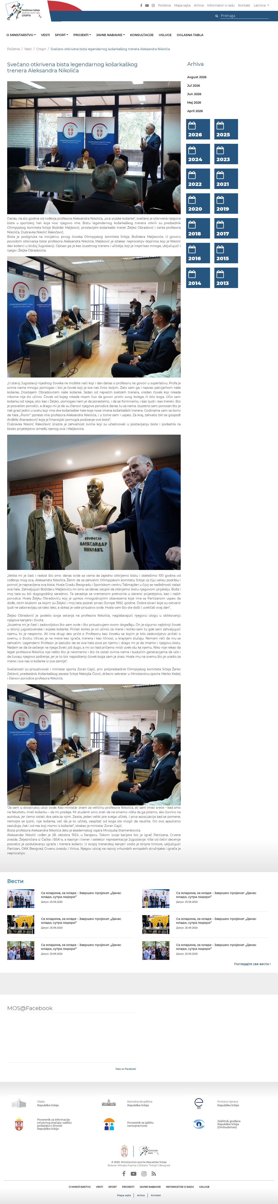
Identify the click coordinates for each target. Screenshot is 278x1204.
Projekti (81, 35)
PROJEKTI (128, 1186)
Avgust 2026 (197, 77)
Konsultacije (142, 35)
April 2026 (195, 111)
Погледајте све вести (252, 964)
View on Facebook (126, 1069)
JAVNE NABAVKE (150, 1186)
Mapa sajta (182, 5)
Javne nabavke (109, 35)
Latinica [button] (260, 5)
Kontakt (244, 5)
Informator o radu (221, 5)
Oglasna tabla (190, 35)
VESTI (99, 1186)
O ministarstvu (20, 35)
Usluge (165, 35)
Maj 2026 (194, 102)
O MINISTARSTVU (80, 1186)
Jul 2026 (193, 86)
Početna (164, 5)
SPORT (112, 1186)
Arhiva (199, 5)
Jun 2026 (194, 94)
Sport (60, 35)
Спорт (41, 49)
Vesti (45, 35)
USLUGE (204, 1186)
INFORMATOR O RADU (180, 1186)
